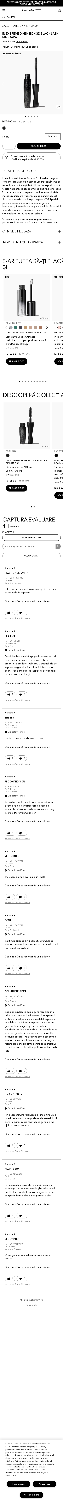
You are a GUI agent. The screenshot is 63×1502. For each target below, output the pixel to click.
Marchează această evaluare (17, 618)
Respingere (18, 1484)
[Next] (46, 327)
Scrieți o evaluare (31, 538)
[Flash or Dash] (26, 327)
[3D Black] (4, 128)
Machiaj (15, 26)
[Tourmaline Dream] (21, 327)
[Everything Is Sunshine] (31, 327)
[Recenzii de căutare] (58, 546)
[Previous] (7, 327)
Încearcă (53, 137)
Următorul (32, 1305)
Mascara (33, 26)
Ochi (24, 26)
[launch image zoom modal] (58, 107)
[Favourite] (59, 327)
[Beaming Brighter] (40, 327)
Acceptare (45, 1484)
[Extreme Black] (56, 455)
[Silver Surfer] (11, 327)
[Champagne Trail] (36, 327)
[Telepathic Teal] (16, 327)
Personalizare (31, 1495)
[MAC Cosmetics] (31, 10)
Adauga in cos (38, 146)
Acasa (5, 26)
